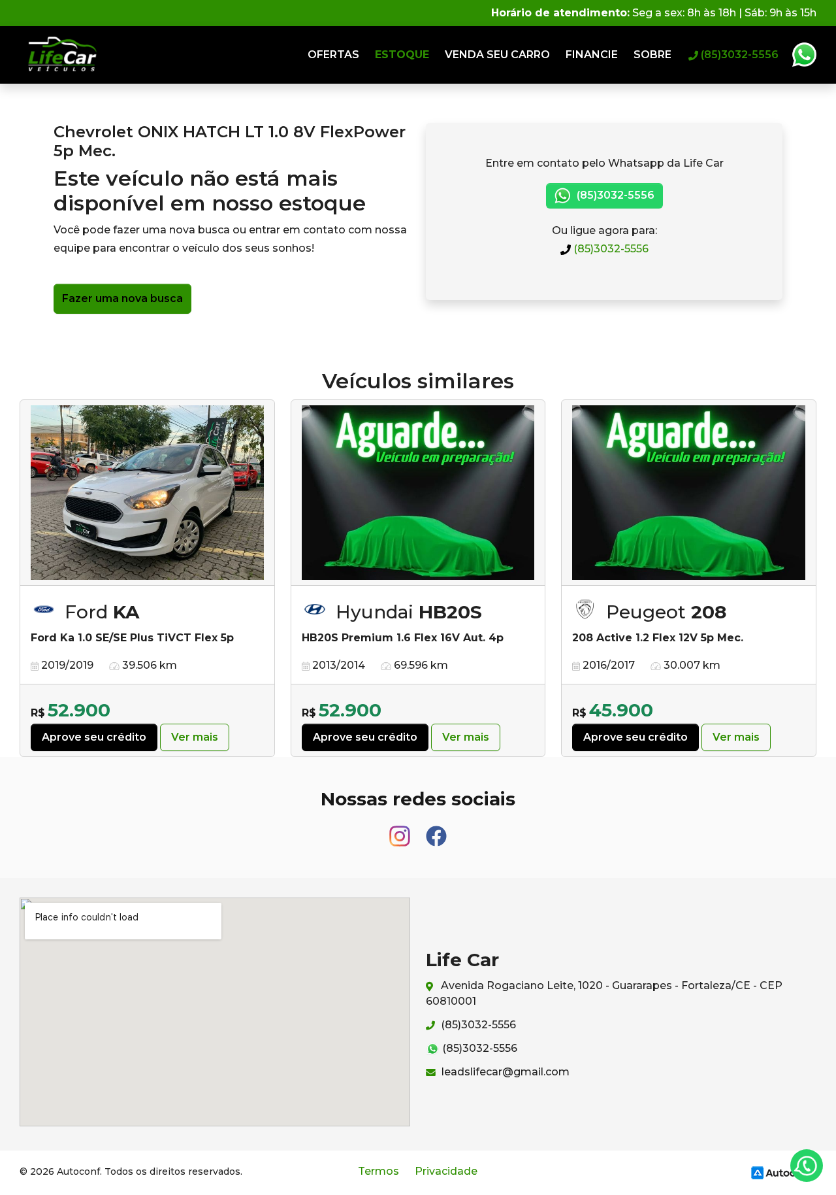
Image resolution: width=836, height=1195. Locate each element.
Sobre (652, 54)
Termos (378, 1171)
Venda (497, 54)
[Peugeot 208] (689, 493)
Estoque (402, 54)
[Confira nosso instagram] (401, 830)
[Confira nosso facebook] (436, 830)
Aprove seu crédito (94, 737)
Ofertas (333, 54)
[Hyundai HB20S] (418, 493)
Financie (592, 54)
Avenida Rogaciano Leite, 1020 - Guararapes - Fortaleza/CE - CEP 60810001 (604, 993)
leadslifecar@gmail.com (504, 1072)
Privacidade (446, 1171)
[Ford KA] (147, 493)
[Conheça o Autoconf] (781, 1172)
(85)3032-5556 (610, 249)
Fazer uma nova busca (122, 298)
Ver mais (194, 737)
